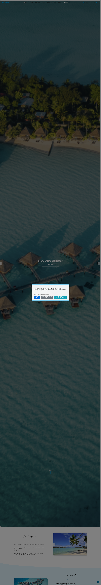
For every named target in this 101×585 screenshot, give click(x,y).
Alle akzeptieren (37, 297)
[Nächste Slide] (99, 263)
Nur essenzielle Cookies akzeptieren (47, 297)
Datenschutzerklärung (45, 290)
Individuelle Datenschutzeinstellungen (60, 297)
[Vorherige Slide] (54, 544)
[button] (25, 2)
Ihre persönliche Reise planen (49, 268)
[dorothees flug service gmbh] (6, 2)
